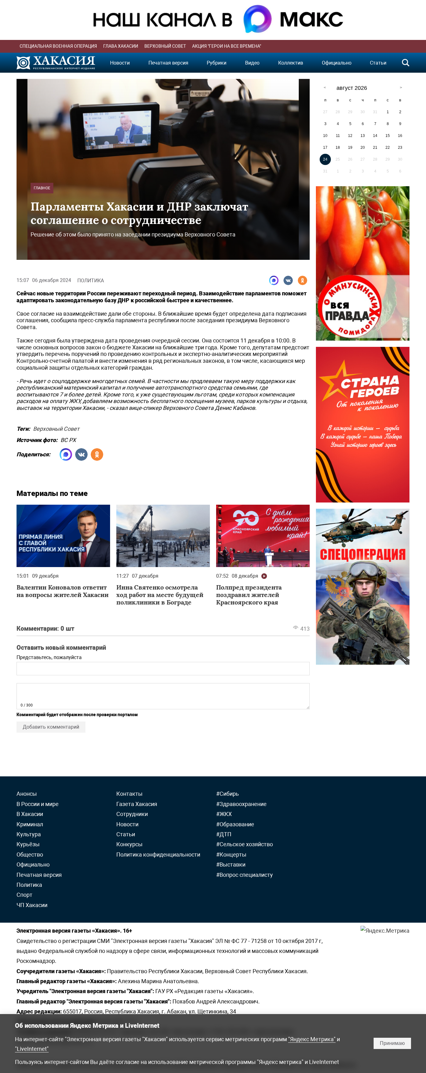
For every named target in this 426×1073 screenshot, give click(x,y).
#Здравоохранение (241, 804)
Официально (336, 63)
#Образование (235, 824)
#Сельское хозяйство (244, 844)
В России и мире (38, 804)
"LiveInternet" (32, 1049)
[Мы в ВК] (288, 280)
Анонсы (27, 793)
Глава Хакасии (120, 46)
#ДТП (223, 834)
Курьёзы (28, 844)
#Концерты (231, 854)
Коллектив (290, 63)
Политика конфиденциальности (158, 854)
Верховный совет (165, 46)
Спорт (24, 894)
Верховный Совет (56, 427)
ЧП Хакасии (32, 905)
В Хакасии (30, 814)
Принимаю (392, 1043)
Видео (252, 63)
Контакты (129, 793)
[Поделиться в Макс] (273, 280)
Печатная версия (168, 63)
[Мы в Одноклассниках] (302, 280)
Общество (30, 854)
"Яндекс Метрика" (312, 1039)
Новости (120, 63)
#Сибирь (227, 793)
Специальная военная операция (58, 46)
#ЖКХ (224, 814)
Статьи (378, 63)
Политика (90, 281)
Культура (29, 834)
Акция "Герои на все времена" (226, 46)
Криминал (30, 824)
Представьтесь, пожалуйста (49, 657)
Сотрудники (132, 814)
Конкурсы (129, 844)
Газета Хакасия (136, 804)
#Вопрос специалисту (244, 875)
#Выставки (230, 864)
